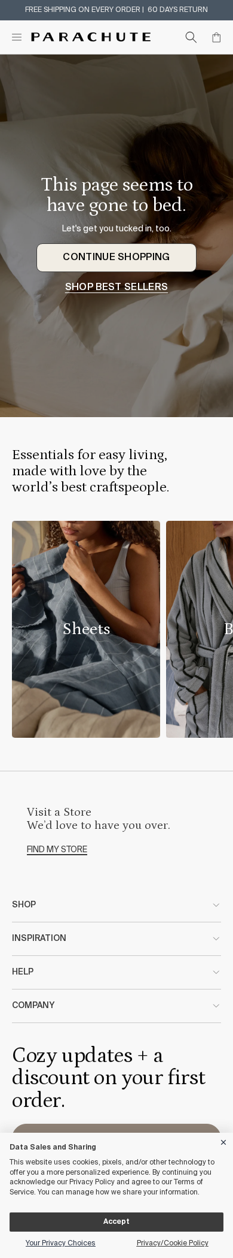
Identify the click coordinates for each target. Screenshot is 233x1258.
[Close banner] (224, 1140)
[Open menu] (17, 37)
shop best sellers (116, 287)
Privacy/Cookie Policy (173, 1243)
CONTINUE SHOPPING (116, 258)
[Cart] (216, 37)
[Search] (191, 37)
